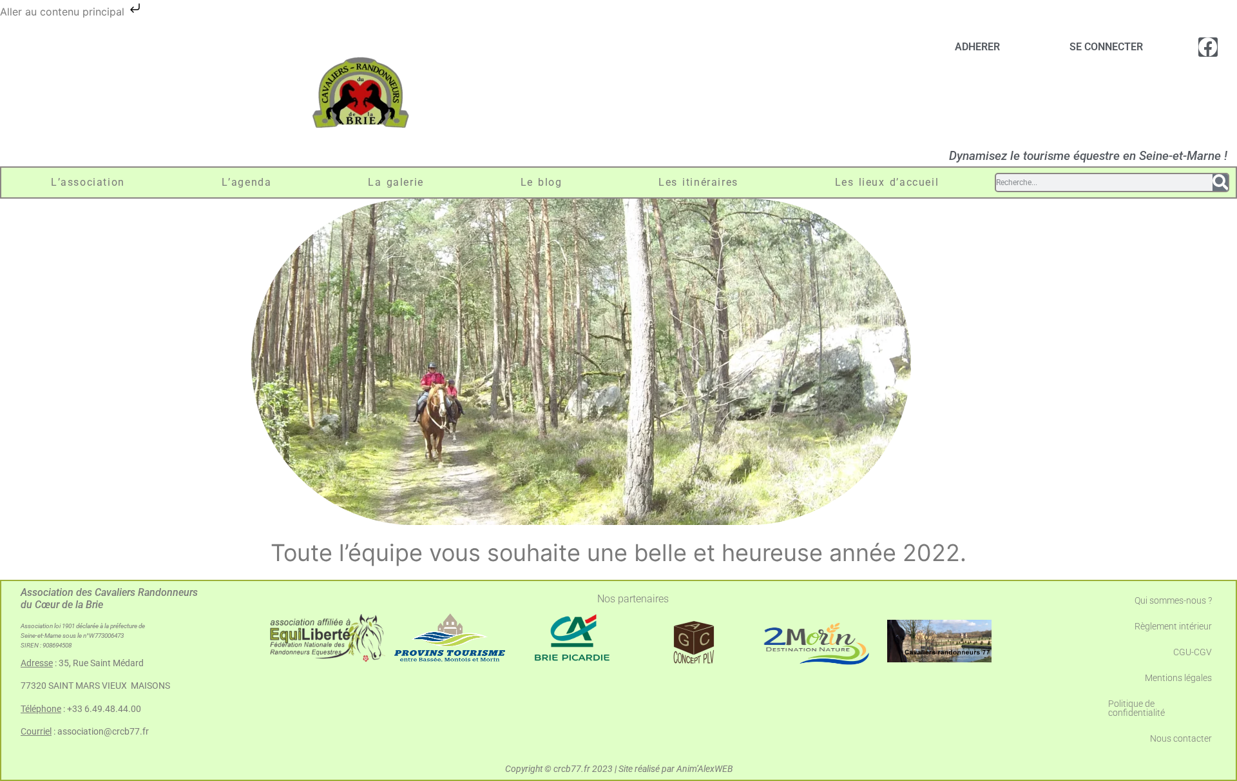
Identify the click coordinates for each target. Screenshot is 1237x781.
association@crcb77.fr (103, 731)
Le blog (541, 182)
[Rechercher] (1220, 182)
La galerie (396, 182)
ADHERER (977, 47)
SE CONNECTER (1106, 47)
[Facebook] (1208, 47)
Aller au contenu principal (64, 11)
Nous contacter (1181, 738)
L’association (88, 182)
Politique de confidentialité (1136, 708)
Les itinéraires (698, 182)
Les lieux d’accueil (887, 182)
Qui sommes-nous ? (1173, 600)
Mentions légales (1178, 678)
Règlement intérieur (1173, 626)
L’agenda (247, 182)
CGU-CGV (1192, 652)
